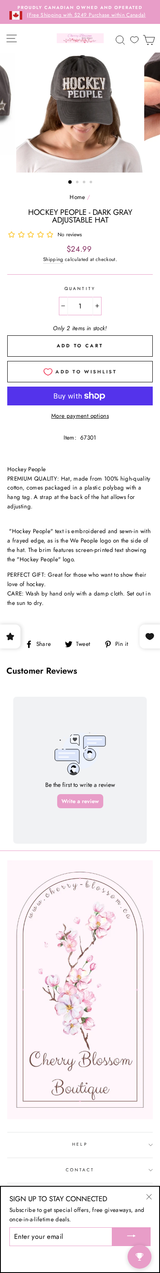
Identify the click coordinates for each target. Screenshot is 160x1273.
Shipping (53, 259)
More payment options (80, 415)
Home (77, 197)
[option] (80, 12)
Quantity (79, 288)
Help (79, 1144)
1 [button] (70, 182)
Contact (80, 1170)
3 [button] (85, 183)
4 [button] (92, 183)
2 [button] (78, 183)
